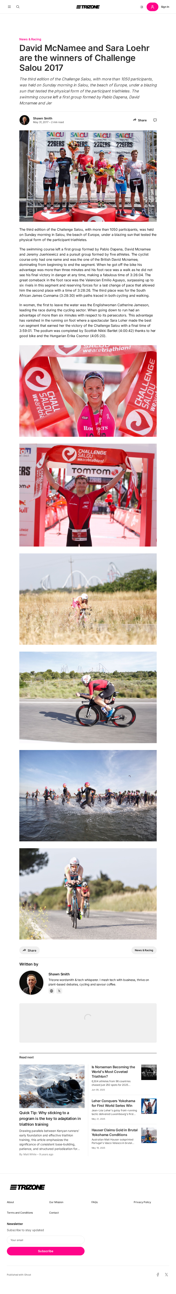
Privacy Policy (142, 1202)
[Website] (52, 991)
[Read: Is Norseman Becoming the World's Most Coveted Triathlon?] (149, 1072)
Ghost (27, 1274)
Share (142, 120)
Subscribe (45, 1251)
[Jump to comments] (155, 120)
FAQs (94, 1202)
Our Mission (56, 1202)
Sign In (165, 6)
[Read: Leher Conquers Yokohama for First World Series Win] (149, 1106)
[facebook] (157, 1275)
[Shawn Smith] (31, 983)
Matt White (29, 1154)
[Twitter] (59, 991)
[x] (166, 1275)
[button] (9, 7)
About (10, 1202)
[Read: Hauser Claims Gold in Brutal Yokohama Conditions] (149, 1135)
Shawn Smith (42, 118)
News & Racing (30, 39)
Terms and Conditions (20, 1212)
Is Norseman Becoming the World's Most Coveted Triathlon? (113, 1072)
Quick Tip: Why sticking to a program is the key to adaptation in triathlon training (50, 1118)
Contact (54, 1212)
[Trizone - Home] (88, 6)
